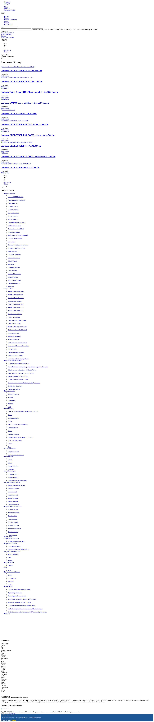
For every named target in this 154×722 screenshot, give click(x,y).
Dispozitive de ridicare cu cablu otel (18, 245)
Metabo (10, 463)
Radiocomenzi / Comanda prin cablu (18, 235)
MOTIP (10, 585)
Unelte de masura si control (12, 482)
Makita (10, 459)
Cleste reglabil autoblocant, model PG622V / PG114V (23, 411)
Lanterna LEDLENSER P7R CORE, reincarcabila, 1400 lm (28, 156)
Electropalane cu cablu (14, 226)
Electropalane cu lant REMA (16, 229)
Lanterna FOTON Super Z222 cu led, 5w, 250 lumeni (25, 103)
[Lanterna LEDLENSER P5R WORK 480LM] (17, 67)
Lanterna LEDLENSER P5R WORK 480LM (21, 70)
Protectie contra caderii (14, 528)
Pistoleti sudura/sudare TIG (15, 310)
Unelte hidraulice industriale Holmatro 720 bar (21, 373)
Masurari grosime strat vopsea (16, 485)
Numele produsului (6, 34)
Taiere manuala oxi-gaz (14, 323)
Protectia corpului (13, 522)
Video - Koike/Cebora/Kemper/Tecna (18, 359)
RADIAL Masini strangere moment (18, 424)
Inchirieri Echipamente (10, 19)
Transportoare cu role (14, 258)
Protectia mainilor (13, 509)
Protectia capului (12, 535)
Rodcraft (10, 397)
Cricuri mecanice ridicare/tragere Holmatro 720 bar (22, 370)
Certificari (7, 8)
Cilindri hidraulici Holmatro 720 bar (18, 379)
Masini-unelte (8, 536)
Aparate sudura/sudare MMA (16, 291)
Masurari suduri (12, 492)
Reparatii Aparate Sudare (15, 593)
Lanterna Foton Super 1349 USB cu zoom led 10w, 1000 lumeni (29, 92)
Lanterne (10, 565)
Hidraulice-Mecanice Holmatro (13, 360)
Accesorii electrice (13, 466)
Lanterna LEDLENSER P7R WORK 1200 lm (21, 81)
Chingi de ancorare (13, 209)
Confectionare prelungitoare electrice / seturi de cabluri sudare (25, 609)
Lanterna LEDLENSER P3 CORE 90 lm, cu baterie (24, 124)
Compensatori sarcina (14, 267)
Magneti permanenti (10, 448)
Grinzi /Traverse (12, 270)
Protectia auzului (12, 519)
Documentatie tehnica (14, 283)
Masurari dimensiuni (13, 504)
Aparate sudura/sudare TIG (15, 307)
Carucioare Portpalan (14, 232)
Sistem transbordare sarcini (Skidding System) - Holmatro (24, 383)
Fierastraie (11, 469)
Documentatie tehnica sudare (16, 352)
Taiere (9, 557)
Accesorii (10, 403)
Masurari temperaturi (14, 488)
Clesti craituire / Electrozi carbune (17, 343)
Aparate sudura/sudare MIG (16, 298)
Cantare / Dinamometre (14, 274)
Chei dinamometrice (13, 418)
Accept (14, 720)
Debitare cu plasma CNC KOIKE (17, 330)
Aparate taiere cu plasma (15, 314)
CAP (9, 407)
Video (6, 7)
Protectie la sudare (13, 532)
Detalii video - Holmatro (15, 386)
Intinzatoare (11, 264)
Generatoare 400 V (13, 477)
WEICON (11, 581)
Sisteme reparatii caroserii (11, 538)
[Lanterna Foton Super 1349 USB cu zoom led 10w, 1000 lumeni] (4, 88)
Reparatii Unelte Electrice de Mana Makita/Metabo (22, 599)
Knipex (10, 415)
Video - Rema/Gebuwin (14, 280)
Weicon (10, 431)
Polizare (10, 560)
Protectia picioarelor (13, 525)
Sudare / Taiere (8, 288)
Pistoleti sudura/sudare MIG (16, 304)
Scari (5, 567)
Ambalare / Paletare (13, 434)
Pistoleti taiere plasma (14, 317)
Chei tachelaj (11, 242)
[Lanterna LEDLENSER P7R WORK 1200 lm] (17, 77)
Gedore (10, 421)
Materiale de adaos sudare (15, 355)
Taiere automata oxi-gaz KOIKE (17, 320)
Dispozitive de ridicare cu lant (16, 248)
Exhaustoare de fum (13, 333)
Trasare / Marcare (13, 427)
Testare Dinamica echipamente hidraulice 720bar (21, 605)
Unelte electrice (8, 456)
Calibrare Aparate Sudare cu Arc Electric (19, 589)
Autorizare (11, 286)
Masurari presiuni (13, 495)
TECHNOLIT (12, 578)
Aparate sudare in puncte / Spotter (17, 326)
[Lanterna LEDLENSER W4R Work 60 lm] (16, 163)
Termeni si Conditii (9, 10)
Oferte (6, 21)
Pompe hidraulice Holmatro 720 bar (18, 376)
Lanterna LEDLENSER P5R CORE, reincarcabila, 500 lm (27, 135)
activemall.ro (11, 713)
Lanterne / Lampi (9, 562)
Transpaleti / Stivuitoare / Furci (16, 222)
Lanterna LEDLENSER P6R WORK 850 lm (21, 146)
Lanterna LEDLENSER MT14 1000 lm (19, 113)
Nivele (10, 443)
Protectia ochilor (12, 516)
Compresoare (11, 400)
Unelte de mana (8, 408)
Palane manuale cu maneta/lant (16, 200)
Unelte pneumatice (9, 391)
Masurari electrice (13, 501)
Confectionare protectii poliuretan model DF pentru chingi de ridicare (27, 612)
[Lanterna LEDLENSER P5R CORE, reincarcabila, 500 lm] (5, 131)
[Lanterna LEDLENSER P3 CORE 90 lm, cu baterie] (14, 120)
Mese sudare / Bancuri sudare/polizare (18, 346)
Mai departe (7, 50)
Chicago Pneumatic (13, 394)
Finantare (7, 613)
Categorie (3, 36)
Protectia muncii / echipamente (12, 506)
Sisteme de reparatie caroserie (16, 541)
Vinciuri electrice (12, 219)
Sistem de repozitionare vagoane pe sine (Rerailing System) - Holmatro (28, 367)
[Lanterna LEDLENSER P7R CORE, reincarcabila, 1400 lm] (4, 153)
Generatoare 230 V (13, 474)
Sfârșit (6, 52)
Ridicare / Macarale (9, 193)
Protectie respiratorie (13, 512)
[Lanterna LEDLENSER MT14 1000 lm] (8, 110)
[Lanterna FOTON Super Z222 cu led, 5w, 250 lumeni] (5, 99)
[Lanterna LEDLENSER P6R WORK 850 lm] (16, 142)
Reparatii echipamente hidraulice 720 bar (19, 602)
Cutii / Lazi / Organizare (14, 440)
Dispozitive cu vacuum (14, 254)
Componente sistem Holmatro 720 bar (18, 363)
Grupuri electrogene (10, 471)
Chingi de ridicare (13, 206)
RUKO (10, 575)
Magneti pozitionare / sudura (16, 455)
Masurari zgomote (13, 498)
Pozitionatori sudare (13, 339)
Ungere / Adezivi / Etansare (12, 572)
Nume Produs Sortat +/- (7, 32)
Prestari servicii (8, 586)
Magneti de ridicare (13, 213)
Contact (6, 23)
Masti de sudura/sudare (14, 336)
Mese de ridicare (12, 251)
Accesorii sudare (12, 349)
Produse (6, 16)
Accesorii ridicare (13, 277)
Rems (9, 447)
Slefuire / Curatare (13, 554)
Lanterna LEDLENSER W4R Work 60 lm (20, 167)
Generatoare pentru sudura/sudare (17, 480)
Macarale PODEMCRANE (15, 197)
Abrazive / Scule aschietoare (12, 551)
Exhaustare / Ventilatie (10, 543)
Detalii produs (5, 76)
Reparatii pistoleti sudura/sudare (17, 596)
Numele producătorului (7, 37)
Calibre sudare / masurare (15, 301)
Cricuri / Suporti (12, 261)
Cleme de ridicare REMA (15, 238)
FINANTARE (8, 24)
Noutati (6, 18)
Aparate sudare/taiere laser (15, 294)
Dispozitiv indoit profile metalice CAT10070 (20, 437)
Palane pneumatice (13, 203)
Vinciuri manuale (12, 216)
